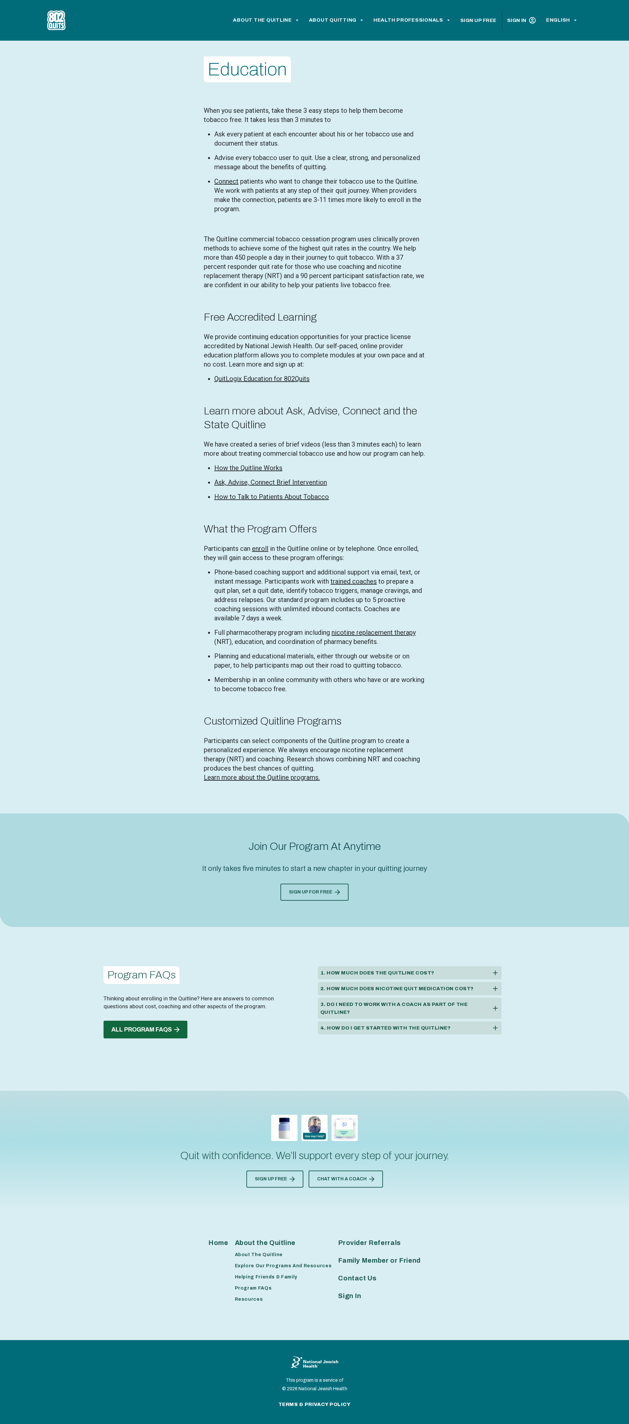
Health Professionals (408, 20)
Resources (249, 1299)
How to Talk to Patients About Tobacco (271, 497)
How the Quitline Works (248, 468)
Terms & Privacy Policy (314, 1404)
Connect (226, 181)
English (558, 20)
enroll (260, 548)
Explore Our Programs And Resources (283, 1265)
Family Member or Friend (379, 1260)
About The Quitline (259, 1254)
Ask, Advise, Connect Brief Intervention (270, 482)
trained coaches (354, 581)
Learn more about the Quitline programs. (262, 777)
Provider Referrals (369, 1242)
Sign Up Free (478, 20)
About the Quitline (262, 20)
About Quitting (333, 20)
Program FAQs (253, 1288)
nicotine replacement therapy (374, 632)
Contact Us (357, 1278)
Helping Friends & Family (266, 1276)
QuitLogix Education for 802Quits (262, 379)
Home (218, 1242)
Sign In (516, 20)
